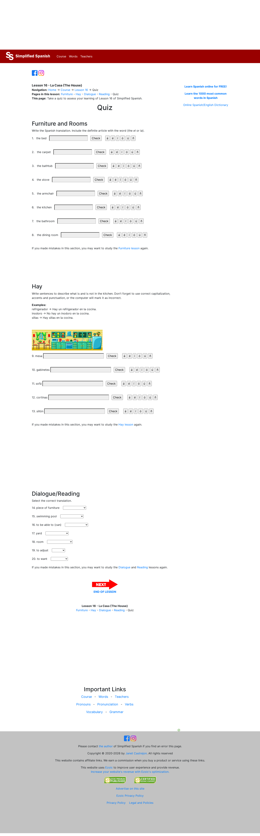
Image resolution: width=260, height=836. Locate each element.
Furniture (67, 94)
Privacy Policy (116, 802)
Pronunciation (107, 704)
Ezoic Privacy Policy (130, 795)
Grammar (116, 712)
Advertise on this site (130, 788)
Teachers (86, 56)
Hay (78, 94)
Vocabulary (94, 712)
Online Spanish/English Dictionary (205, 105)
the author (106, 746)
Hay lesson (126, 424)
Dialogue (90, 94)
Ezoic (109, 767)
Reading (104, 94)
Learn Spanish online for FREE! (205, 86)
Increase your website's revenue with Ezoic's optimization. (130, 771)
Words (73, 56)
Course (61, 56)
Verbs (129, 704)
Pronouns (83, 704)
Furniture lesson (129, 248)
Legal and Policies (141, 802)
